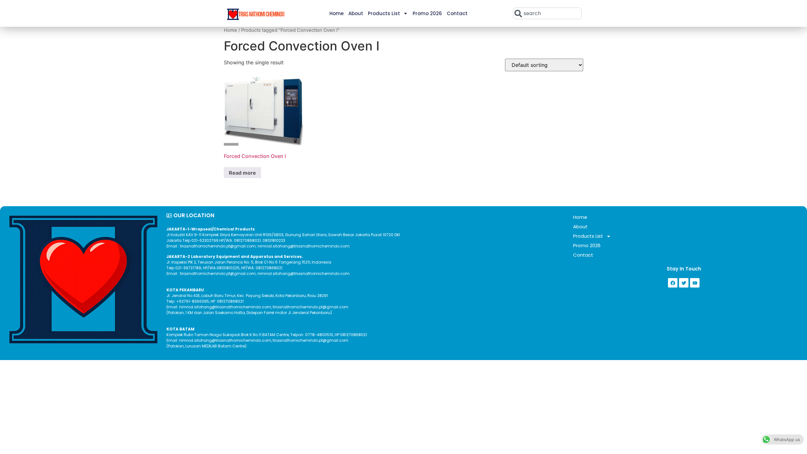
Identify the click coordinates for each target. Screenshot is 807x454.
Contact (457, 13)
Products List (384, 13)
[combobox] (547, 13)
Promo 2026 (427, 13)
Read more (242, 173)
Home (336, 13)
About (355, 13)
